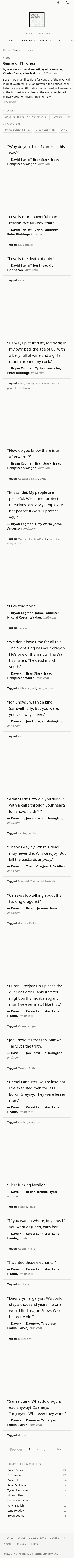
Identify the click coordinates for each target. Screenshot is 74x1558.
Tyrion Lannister (45, 230)
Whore (31, 1248)
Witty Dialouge (15, 543)
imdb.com (44, 164)
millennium (24, 1338)
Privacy (21, 1544)
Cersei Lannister (38, 1011)
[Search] (67, 2)
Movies (47, 40)
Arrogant (32, 1026)
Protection (55, 539)
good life (12, 388)
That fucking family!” (27, 1184)
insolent (22, 1122)
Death (34, 478)
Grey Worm (43, 524)
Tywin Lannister (52, 69)
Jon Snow (40, 265)
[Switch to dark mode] (58, 2)
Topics (21, 1537)
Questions (24, 478)
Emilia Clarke (17, 1328)
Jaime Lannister (47, 613)
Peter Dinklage (18, 234)
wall (34, 688)
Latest (11, 40)
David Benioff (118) (17, 129)
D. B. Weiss (14, 69)
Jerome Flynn (47, 908)
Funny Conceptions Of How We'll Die (38, 383)
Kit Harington (52, 721)
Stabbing (33, 833)
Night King (24, 688)
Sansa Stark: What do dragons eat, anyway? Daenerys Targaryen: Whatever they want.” (37, 1407)
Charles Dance (12, 73)
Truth (32, 1068)
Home (6, 50)
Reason (29, 244)
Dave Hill (17, 673)
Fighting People (38, 539)
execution (34, 1122)
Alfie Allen (57, 866)
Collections (37, 1537)
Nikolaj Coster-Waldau (24, 617)
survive (22, 833)
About (8, 1544)
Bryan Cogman (22, 368)
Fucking (33, 923)
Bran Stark (41, 159)
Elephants (23, 1284)
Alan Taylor (30, 73)
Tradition (23, 628)
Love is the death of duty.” (31, 258)
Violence (23, 539)
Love (21, 244)
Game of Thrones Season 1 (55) (25, 117)
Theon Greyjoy (37, 866)
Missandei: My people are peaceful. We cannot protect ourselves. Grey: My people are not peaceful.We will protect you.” (36, 505)
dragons (23, 923)
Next (60, 1449)
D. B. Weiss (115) (45, 129)
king (20, 736)
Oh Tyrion (24, 388)
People (28, 40)
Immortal (23, 881)
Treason (22, 1068)
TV (61, 40)
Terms (33, 1544)
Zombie (34, 881)
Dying (43, 478)
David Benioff (31, 69)
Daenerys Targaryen (41, 1323)
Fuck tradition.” (22, 606)
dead (40, 688)
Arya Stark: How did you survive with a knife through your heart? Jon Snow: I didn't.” (37, 805)
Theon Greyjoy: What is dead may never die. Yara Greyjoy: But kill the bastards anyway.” (37, 853)
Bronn (30, 908)
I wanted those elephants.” (32, 1262)
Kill (42, 881)
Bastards (50, 881)
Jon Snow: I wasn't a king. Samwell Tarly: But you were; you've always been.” (34, 708)
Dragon (49, 688)
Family (32, 1206)
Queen (22, 1026)
